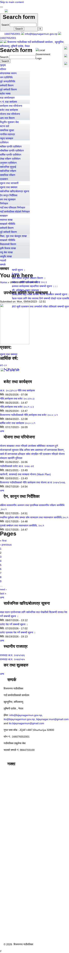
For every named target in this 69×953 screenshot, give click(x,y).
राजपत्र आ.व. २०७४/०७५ (12, 659)
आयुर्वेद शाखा (6, 256)
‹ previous (6, 544)
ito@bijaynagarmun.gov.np (19, 719)
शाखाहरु (4, 215)
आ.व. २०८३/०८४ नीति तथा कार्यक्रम (17, 390)
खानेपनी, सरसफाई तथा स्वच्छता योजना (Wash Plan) (25, 474)
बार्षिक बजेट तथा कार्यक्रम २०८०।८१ (17, 423)
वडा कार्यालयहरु (7, 97)
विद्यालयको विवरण (8, 244)
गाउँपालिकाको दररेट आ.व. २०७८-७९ (17, 466)
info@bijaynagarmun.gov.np (25, 715)
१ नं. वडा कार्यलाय (8, 101)
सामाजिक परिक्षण (7, 175)
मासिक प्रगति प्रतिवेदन (11, 146)
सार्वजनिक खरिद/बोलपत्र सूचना (14, 191)
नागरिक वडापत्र (7, 134)
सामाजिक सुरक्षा (7, 130)
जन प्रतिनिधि (6, 77)
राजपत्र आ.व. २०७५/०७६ (12, 655)
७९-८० (3, 365)
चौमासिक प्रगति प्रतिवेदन (12, 150)
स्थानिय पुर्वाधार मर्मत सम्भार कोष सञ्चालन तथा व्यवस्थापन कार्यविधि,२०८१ (34, 517)
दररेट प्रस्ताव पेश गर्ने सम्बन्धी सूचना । (18, 632)
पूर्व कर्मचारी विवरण (8, 89)
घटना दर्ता (4, 126)
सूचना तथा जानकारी (9, 183)
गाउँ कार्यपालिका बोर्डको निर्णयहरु (15, 211)
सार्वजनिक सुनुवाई (8, 166)
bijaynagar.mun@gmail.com (52, 719)
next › (3, 589)
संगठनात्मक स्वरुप (8, 73)
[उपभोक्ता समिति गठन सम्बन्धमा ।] (14, 343)
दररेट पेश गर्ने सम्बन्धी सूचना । (14, 624)
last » (3, 593)
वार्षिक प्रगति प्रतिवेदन (10, 154)
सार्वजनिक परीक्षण (8, 170)
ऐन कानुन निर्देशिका (8, 195)
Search (5, 24)
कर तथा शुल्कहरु (8, 199)
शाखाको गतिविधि (7, 223)
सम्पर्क (3, 264)
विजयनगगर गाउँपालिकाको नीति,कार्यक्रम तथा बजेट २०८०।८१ (29, 414)
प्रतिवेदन (4, 142)
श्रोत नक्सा (5, 93)
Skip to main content (12, 2)
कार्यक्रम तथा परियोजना (11, 105)
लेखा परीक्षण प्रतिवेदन (10, 158)
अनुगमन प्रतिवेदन (8, 162)
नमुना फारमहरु (6, 138)
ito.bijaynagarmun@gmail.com (26, 723)
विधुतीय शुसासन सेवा (9, 122)
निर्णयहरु (4, 203)
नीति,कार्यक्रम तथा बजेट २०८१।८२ (17, 406)
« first (3, 540)
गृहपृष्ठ (3, 65)
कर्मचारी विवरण (7, 85)
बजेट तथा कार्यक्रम (9, 109)
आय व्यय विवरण (7, 118)
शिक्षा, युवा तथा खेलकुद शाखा (13, 236)
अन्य (2, 431)
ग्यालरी (3, 260)
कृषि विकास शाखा (8, 248)
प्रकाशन (4, 179)
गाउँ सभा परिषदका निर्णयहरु (12, 207)
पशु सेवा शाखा (6, 252)
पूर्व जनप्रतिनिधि (7, 81)
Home (3, 282)
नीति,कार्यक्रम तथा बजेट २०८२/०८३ (17, 398)
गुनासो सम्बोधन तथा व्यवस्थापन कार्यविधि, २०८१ (22, 525)
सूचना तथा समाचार (8, 187)
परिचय (3, 69)
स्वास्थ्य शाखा (6, 219)
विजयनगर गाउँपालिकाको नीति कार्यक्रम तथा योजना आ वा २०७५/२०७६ (32, 482)
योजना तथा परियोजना (10, 113)
